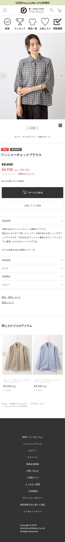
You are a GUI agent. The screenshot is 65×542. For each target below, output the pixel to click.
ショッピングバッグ (32, 444)
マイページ (32, 457)
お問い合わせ (32, 471)
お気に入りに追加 (32, 205)
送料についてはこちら (32, 437)
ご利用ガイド (32, 478)
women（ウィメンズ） (19, 404)
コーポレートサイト (32, 511)
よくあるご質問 (32, 484)
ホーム (4, 404)
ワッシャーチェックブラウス (16, 406)
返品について (8, 302)
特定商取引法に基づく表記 (32, 505)
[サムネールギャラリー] (60, 127)
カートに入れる (35, 192)
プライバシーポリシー (32, 498)
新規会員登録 (32, 464)
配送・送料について (11, 297)
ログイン (32, 451)
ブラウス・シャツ (38, 404)
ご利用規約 (32, 491)
